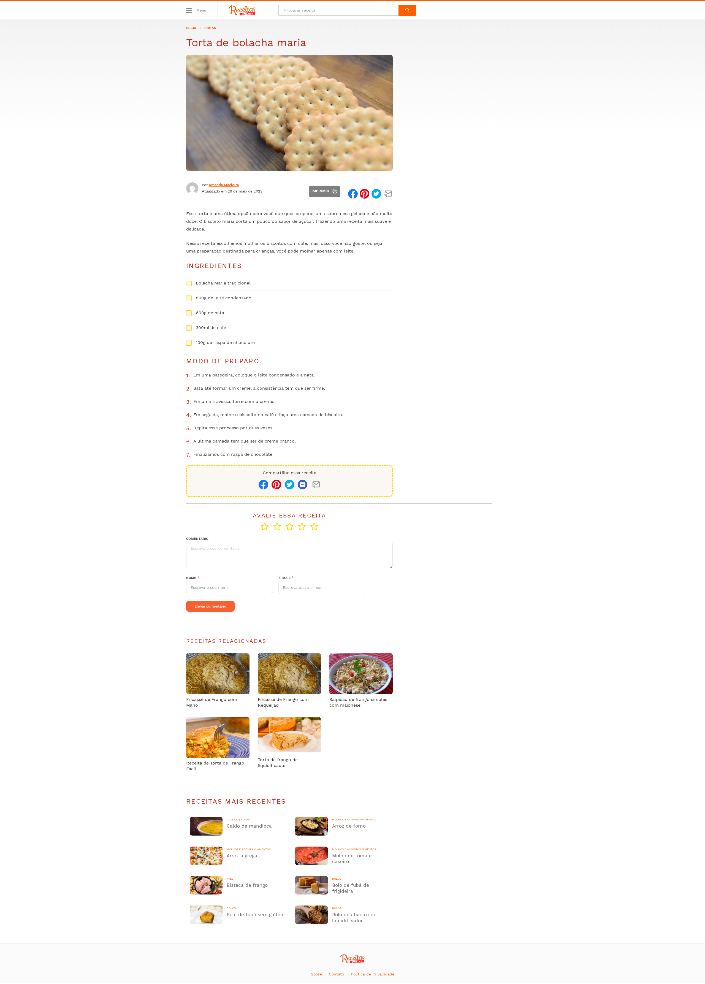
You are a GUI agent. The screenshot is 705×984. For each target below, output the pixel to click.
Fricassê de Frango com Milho (211, 702)
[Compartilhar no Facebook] (353, 194)
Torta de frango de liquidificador (278, 762)
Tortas (209, 28)
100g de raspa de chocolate (225, 342)
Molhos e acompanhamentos (354, 819)
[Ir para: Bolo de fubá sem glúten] (206, 909)
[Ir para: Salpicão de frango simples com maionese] (361, 676)
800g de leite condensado (223, 297)
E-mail (286, 578)
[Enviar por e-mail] (388, 194)
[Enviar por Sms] (302, 485)
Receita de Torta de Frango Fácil (215, 765)
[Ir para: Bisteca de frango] (206, 879)
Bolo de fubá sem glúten (255, 914)
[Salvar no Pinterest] (364, 194)
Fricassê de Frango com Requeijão (283, 702)
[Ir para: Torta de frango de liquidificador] (289, 734)
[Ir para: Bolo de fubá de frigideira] (311, 879)
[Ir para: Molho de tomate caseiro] (311, 850)
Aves (230, 878)
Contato (336, 974)
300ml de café (211, 327)
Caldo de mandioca (249, 826)
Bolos (336, 878)
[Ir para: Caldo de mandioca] (206, 820)
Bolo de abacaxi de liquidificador (354, 917)
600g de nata (210, 312)
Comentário (197, 539)
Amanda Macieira (224, 185)
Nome (192, 578)
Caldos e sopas (238, 819)
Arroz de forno (349, 826)
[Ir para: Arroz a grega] (206, 850)
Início (191, 28)
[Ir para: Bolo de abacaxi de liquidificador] (311, 909)
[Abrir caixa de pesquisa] (407, 10)
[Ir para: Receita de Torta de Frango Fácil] (218, 738)
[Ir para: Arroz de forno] (311, 820)
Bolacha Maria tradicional (223, 283)
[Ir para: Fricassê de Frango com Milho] (218, 674)
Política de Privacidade (372, 974)
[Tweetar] (376, 194)
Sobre (316, 974)
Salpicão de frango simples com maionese (358, 702)
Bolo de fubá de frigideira (350, 888)
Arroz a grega (242, 855)
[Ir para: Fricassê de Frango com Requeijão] (289, 674)
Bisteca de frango (247, 885)
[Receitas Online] (242, 10)
